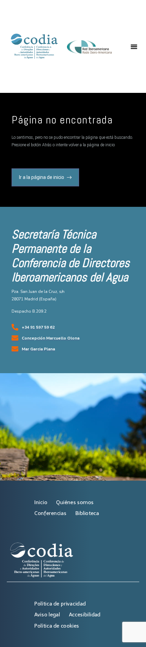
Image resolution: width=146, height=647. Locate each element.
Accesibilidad (85, 614)
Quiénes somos (75, 502)
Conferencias (50, 513)
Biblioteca (87, 513)
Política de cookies (56, 626)
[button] (133, 46)
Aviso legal (47, 614)
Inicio (40, 502)
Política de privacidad (60, 603)
